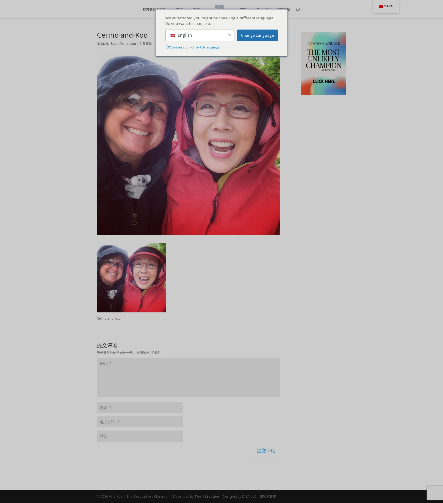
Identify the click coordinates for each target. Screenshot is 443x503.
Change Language (257, 35)
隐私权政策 (268, 496)
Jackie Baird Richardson (118, 43)
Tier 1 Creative (207, 496)
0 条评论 (146, 43)
